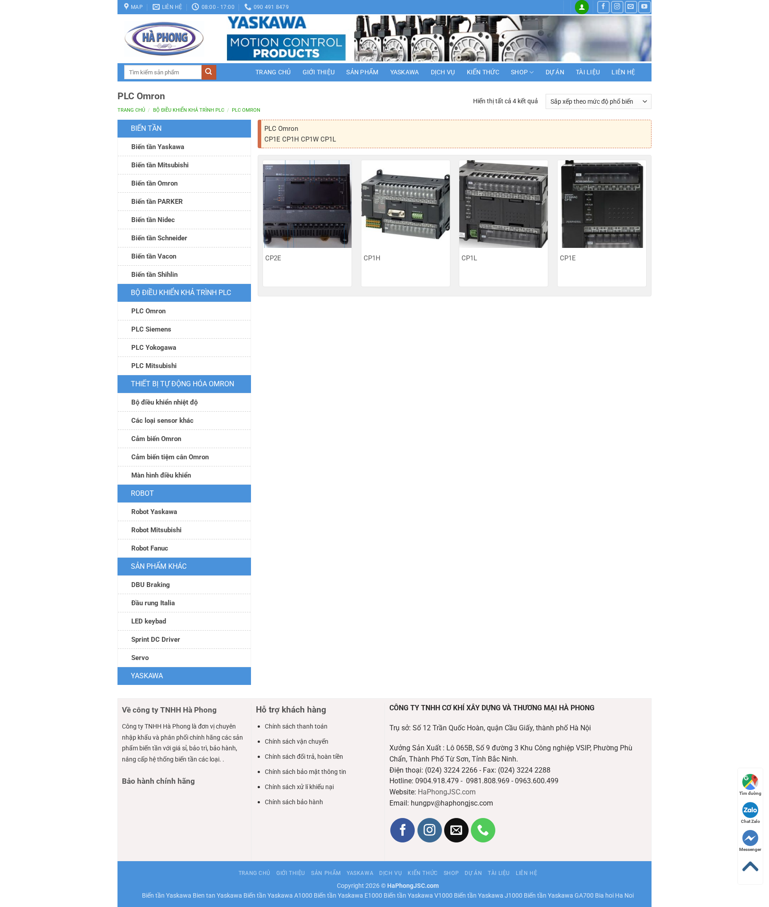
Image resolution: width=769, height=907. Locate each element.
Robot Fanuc (149, 548)
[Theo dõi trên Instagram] (617, 7)
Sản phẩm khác (158, 566)
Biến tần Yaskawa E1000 (348, 895)
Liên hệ (623, 72)
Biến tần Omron (154, 183)
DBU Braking (150, 585)
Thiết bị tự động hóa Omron (182, 384)
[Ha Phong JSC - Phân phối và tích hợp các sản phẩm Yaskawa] (168, 38)
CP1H (372, 258)
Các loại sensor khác (162, 421)
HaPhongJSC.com (447, 792)
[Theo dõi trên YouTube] (644, 7)
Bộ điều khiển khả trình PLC (188, 110)
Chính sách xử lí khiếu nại (299, 786)
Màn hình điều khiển (161, 475)
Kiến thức (483, 72)
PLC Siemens (151, 329)
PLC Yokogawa (153, 348)
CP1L (469, 258)
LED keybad (148, 621)
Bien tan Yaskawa (217, 895)
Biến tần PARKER (157, 202)
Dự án (555, 72)
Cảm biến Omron (156, 439)
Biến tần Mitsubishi (160, 165)
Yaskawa (404, 72)
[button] (582, 7)
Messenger (750, 849)
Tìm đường (750, 793)
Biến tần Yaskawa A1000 (277, 895)
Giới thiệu (319, 72)
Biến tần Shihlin (154, 275)
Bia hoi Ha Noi (614, 895)
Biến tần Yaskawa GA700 (559, 895)
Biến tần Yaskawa (157, 147)
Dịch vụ (443, 72)
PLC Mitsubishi (154, 366)
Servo (140, 658)
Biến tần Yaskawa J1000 (488, 895)
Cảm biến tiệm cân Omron (170, 457)
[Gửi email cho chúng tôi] (631, 7)
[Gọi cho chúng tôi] (483, 830)
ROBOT (142, 493)
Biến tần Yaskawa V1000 (418, 895)
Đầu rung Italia (153, 603)
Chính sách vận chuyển (296, 741)
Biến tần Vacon (153, 256)
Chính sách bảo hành (294, 802)
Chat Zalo (750, 821)
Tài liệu (588, 72)
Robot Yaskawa (154, 512)
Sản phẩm (362, 72)
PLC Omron (148, 311)
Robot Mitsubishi (156, 530)
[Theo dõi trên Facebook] (603, 7)
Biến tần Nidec (153, 220)
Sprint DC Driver (155, 640)
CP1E (568, 258)
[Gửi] (209, 72)
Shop (519, 72)
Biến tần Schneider (159, 238)
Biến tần (146, 128)
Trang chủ (273, 72)
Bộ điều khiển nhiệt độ (164, 402)
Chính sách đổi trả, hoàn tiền (304, 756)
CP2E (273, 258)
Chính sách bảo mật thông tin (305, 771)
